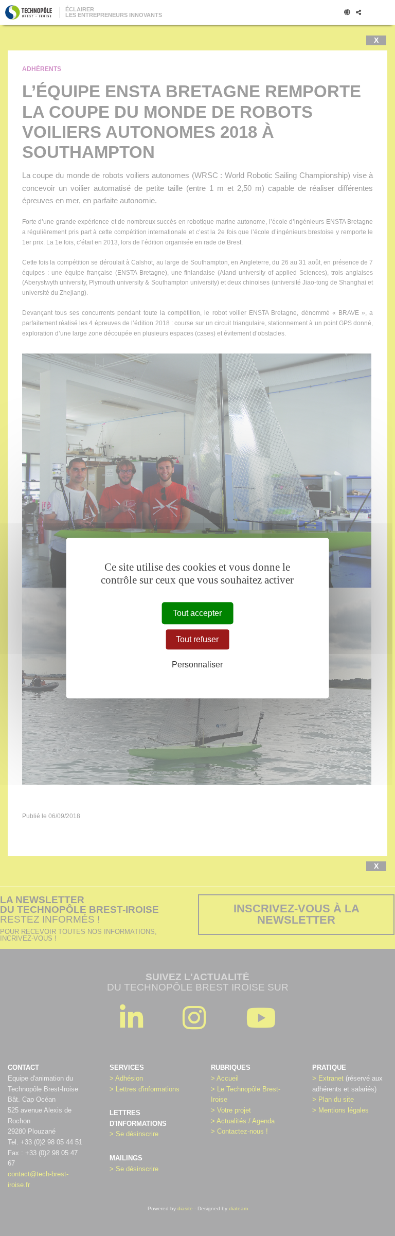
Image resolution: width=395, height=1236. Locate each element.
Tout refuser (197, 639)
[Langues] (347, 12)
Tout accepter (197, 613)
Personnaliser (197, 665)
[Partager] (358, 12)
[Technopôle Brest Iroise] (28, 12)
